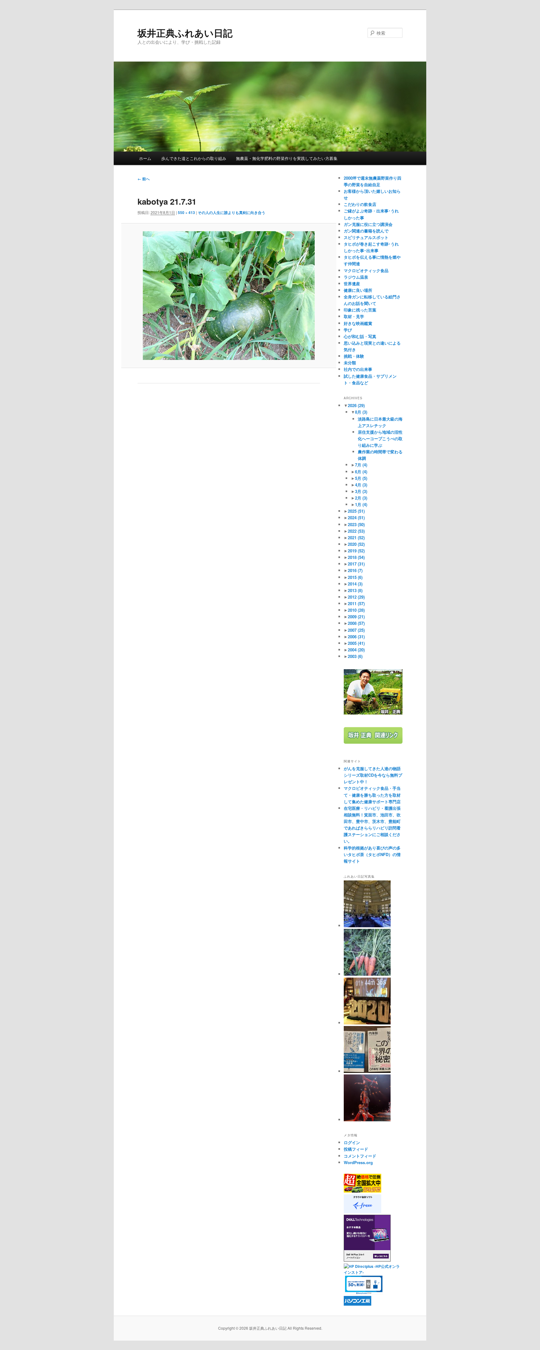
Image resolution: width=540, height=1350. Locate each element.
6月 (361, 472)
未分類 (350, 363)
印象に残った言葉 (360, 310)
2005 (356, 643)
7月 (361, 465)
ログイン (352, 1142)
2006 (356, 637)
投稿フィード (356, 1149)
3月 (361, 491)
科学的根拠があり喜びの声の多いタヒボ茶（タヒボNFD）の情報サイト (372, 854)
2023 (356, 524)
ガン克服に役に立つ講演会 (368, 224)
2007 (356, 630)
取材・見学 (354, 316)
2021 (356, 537)
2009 (356, 617)
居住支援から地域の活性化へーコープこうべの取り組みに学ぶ (380, 438)
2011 (356, 603)
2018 (356, 557)
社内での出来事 (358, 369)
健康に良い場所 (358, 290)
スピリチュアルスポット (366, 237)
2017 (356, 564)
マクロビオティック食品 (366, 270)
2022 (356, 531)
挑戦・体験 (354, 356)
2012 (356, 597)
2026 (356, 405)
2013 (355, 590)
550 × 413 (186, 212)
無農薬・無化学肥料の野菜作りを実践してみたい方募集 (287, 158)
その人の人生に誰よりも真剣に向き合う (231, 212)
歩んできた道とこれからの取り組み (193, 158)
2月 (361, 498)
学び (348, 330)
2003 (355, 656)
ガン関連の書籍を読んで (366, 231)
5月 (361, 478)
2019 (356, 551)
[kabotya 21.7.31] (228, 295)
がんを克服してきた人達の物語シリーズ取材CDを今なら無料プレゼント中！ (373, 775)
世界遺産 (352, 283)
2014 (355, 584)
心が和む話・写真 (360, 336)
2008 (356, 623)
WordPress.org (358, 1162)
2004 (356, 650)
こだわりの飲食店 (360, 204)
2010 (356, 610)
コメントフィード (360, 1156)
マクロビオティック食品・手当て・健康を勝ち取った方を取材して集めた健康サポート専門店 (372, 794)
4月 (361, 485)
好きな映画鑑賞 (358, 323)
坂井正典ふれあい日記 (185, 32)
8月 (361, 412)
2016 (355, 570)
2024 (356, 518)
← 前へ (144, 179)
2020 (356, 544)
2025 (356, 511)
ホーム (145, 158)
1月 (361, 504)
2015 (355, 577)
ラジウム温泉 (356, 277)
